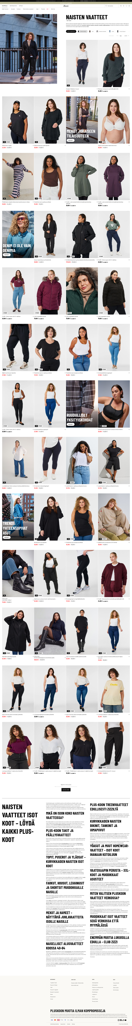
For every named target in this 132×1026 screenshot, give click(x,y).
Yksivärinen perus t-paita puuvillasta (43, 373)
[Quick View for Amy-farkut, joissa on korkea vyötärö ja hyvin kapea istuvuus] (129, 656)
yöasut (112, 866)
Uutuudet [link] (13, 9)
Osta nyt (6, 254)
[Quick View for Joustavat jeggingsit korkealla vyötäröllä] (65, 714)
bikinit (116, 833)
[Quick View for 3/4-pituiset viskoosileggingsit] (65, 486)
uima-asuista (120, 842)
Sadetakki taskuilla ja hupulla (9, 656)
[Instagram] (118, 1020)
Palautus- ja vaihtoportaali (97, 987)
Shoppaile (4, 5)
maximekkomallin (63, 930)
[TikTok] (123, 1020)
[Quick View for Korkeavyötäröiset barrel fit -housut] (129, 771)
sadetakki (72, 852)
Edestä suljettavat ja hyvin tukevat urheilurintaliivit (110, 429)
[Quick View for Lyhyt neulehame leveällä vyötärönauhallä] (97, 656)
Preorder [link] (43, 9)
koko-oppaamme (99, 905)
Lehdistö (115, 985)
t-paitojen (64, 872)
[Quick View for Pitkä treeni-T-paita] (33, 145)
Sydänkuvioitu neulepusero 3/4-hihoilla (107, 542)
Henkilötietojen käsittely (54, 1024)
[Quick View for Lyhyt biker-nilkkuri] (33, 600)
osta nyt (70, 140)
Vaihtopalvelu (95, 985)
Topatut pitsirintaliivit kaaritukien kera (107, 145)
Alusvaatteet (53, 996)
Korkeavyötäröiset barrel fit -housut (106, 771)
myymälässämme (115, 931)
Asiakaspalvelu (95, 982)
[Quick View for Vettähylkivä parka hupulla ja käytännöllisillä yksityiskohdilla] (97, 260)
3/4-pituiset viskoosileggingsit (41, 486)
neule (84, 877)
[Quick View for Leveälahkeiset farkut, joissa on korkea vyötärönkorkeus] (33, 486)
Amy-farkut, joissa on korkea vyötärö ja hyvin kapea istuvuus (110, 657)
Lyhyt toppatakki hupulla (40, 316)
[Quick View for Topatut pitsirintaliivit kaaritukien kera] (129, 145)
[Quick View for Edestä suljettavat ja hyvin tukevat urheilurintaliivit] (129, 429)
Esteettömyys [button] (95, 999)
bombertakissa (65, 843)
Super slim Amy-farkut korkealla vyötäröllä (12, 714)
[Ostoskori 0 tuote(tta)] (129, 5)
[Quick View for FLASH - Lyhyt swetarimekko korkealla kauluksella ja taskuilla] (97, 202)
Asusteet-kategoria (94, 889)
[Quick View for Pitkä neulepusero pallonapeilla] (65, 145)
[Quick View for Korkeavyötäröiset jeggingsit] (129, 373)
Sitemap (73, 1024)
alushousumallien (63, 963)
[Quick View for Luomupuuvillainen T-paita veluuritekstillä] (129, 714)
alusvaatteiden (68, 951)
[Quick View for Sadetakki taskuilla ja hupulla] (33, 656)
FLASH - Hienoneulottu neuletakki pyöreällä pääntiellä (111, 599)
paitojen (69, 872)
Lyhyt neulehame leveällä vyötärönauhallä (76, 656)
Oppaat (21, 5)
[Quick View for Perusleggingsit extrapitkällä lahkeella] (97, 599)
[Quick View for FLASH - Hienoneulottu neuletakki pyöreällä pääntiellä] (129, 599)
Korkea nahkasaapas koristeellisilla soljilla (44, 657)
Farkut (51, 999)
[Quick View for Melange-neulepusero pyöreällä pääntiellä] (129, 89)
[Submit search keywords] (106, 5)
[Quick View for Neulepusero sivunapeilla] (65, 542)
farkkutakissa (79, 843)
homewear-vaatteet (120, 866)
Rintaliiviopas (95, 992)
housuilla (84, 25)
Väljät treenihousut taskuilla (9, 373)
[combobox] (111, 6)
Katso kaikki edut (74, 985)
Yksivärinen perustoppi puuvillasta (74, 373)
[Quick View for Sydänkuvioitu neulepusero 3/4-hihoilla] (129, 542)
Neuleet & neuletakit (54, 992)
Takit (51, 987)
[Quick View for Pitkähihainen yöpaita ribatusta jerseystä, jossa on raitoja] (33, 202)
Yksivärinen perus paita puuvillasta (42, 202)
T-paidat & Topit (53, 982)
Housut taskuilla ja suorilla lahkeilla (42, 260)
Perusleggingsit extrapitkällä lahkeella (75, 599)
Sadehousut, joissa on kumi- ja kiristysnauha (44, 599)
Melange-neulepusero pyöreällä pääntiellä (108, 89)
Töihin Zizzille (116, 987)
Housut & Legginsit (54, 989)
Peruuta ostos (95, 1001)
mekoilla (88, 25)
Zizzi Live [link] (53, 9)
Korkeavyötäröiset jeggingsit (105, 373)
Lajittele (125, 35)
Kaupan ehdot (63, 1024)
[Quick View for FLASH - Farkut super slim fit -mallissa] (129, 260)
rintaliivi (56, 963)
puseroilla (96, 25)
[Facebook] (121, 1020)
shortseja (55, 908)
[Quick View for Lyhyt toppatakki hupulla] (65, 316)
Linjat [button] (37, 9)
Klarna (93, 996)
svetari (76, 877)
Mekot (51, 994)
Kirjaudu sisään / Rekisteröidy (77, 983)
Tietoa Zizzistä (116, 983)
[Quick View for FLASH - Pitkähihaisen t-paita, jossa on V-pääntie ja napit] (65, 771)
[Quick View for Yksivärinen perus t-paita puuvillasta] (65, 373)
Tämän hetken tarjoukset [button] (28, 9)
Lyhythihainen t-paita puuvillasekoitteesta (76, 486)
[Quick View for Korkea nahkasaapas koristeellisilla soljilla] (65, 657)
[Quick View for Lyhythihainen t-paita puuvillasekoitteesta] (97, 486)
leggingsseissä (55, 896)
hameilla (92, 25)
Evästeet (68, 1024)
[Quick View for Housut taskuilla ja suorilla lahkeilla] (65, 260)
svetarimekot (97, 861)
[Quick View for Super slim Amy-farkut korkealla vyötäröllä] (33, 714)
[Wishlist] (96, 41)
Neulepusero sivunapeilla (40, 542)
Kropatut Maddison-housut (72, 89)
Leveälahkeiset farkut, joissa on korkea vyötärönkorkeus (15, 486)
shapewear (82, 963)
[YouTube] (125, 1020)
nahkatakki (56, 852)
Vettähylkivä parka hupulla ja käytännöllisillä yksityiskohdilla (80, 260)
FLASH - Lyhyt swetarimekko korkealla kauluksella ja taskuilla (78, 202)
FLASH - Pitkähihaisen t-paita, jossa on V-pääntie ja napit (47, 771)
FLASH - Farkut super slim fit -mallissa (107, 260)
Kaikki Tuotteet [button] (5, 9)
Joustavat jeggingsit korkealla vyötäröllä (44, 714)
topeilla (100, 25)
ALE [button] (47, 9)
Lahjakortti (94, 994)
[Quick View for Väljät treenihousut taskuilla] (33, 373)
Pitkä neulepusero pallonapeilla (41, 145)
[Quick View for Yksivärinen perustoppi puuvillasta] (97, 373)
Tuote (117, 35)
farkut (50, 900)
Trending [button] (18, 9)
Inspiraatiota (13, 5)
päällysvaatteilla (106, 25)
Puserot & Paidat (53, 985)
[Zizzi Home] (66, 5)
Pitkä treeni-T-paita (6, 145)
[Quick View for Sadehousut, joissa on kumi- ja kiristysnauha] (65, 599)
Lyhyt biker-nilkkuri (6, 600)
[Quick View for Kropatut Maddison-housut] (97, 89)
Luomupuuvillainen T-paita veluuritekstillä (108, 714)
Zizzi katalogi (116, 990)
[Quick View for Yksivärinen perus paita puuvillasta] (65, 202)
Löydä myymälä (95, 989)
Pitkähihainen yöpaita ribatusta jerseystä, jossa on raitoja (15, 202)
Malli (121, 35)
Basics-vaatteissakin (110, 884)
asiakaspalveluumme (98, 910)
